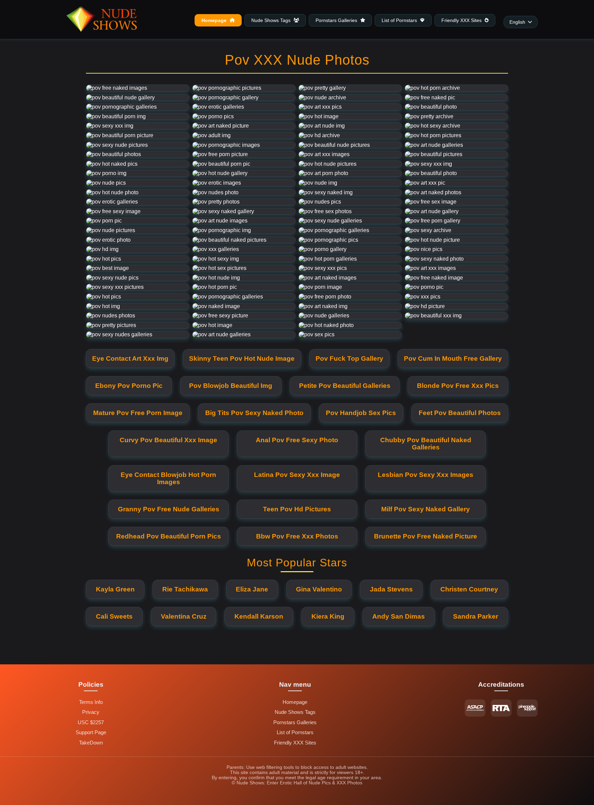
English (517, 22)
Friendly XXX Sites (462, 20)
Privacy (90, 712)
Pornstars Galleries (337, 20)
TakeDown (91, 743)
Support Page (91, 732)
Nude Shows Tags (271, 20)
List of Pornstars (400, 20)
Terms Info (91, 702)
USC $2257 (91, 722)
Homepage (214, 20)
